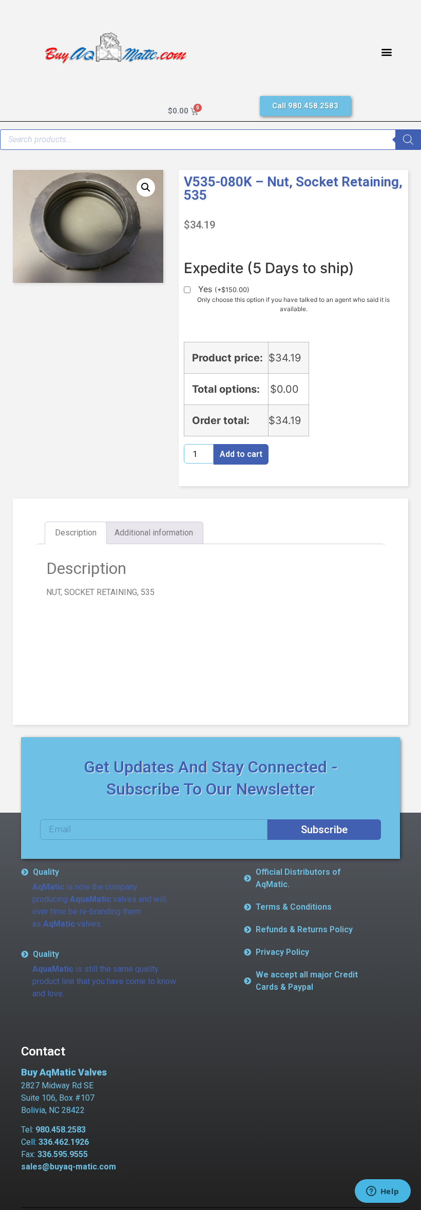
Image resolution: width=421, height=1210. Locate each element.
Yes (224, 289)
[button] (386, 52)
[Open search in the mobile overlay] (210, 139)
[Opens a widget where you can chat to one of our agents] (382, 1192)
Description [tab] (76, 532)
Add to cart (241, 454)
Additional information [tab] (153, 532)
